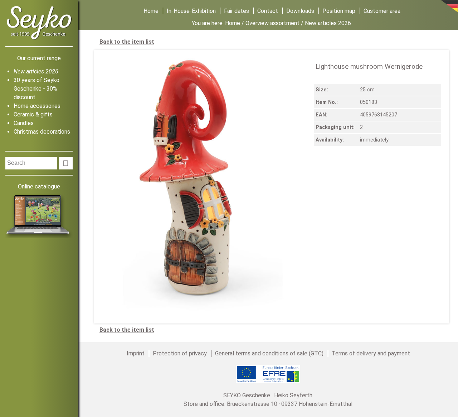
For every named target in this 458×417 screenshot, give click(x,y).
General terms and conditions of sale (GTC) (269, 353)
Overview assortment (272, 23)
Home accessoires (37, 105)
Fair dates (236, 11)
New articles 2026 (36, 71)
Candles (24, 123)
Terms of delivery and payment (371, 353)
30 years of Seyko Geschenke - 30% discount (36, 89)
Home (151, 11)
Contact (267, 11)
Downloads (300, 11)
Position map (338, 11)
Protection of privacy (180, 353)
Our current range (39, 58)
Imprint (136, 353)
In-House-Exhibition (191, 11)
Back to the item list (126, 41)
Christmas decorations (42, 131)
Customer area (382, 11)
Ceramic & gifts (33, 114)
